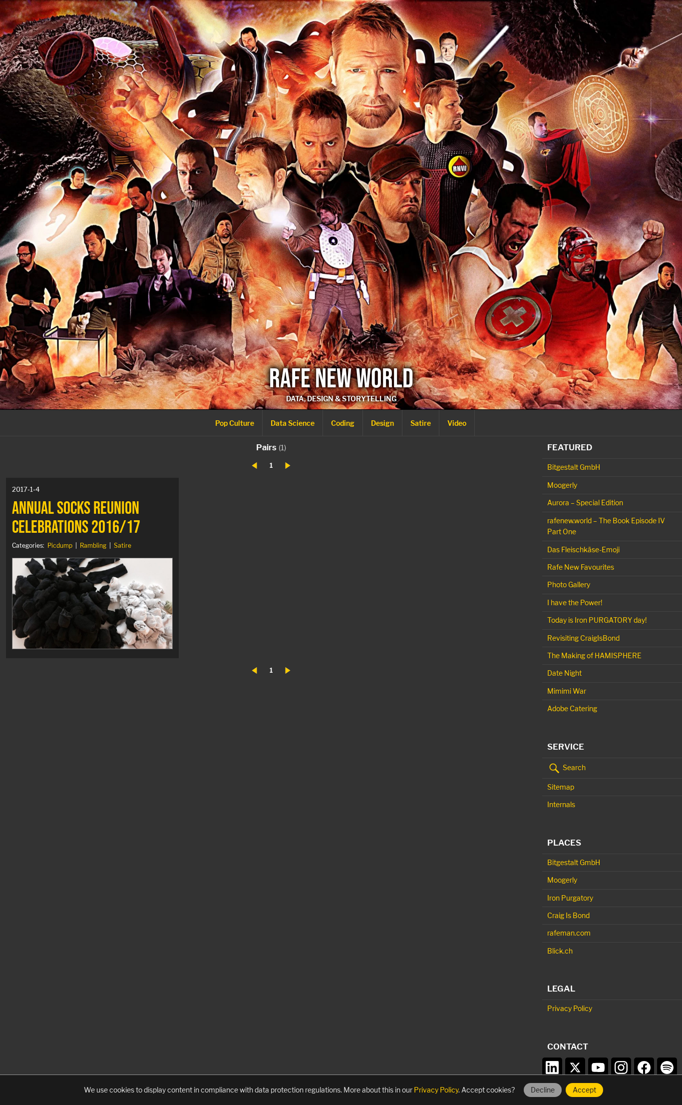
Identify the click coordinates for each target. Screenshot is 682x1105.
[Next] (288, 465)
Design (382, 423)
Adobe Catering (572, 708)
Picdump (59, 545)
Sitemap (560, 787)
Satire (420, 423)
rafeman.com (569, 933)
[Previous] (254, 465)
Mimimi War (566, 691)
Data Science (293, 423)
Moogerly (562, 485)
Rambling (93, 545)
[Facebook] (644, 1068)
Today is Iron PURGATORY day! (597, 620)
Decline (543, 1090)
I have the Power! (574, 602)
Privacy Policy (569, 1008)
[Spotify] (667, 1068)
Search (573, 767)
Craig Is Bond (568, 915)
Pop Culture (234, 423)
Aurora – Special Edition (585, 502)
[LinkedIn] (552, 1068)
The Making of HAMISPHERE (594, 655)
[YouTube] (598, 1068)
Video (456, 423)
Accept (584, 1090)
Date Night (564, 673)
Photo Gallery (568, 584)
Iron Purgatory (570, 898)
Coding (342, 423)
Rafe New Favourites (580, 567)
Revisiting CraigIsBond (583, 638)
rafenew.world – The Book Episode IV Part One (606, 526)
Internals (561, 804)
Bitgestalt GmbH (573, 467)
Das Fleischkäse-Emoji (583, 549)
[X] (575, 1068)
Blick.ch (560, 951)
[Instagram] (621, 1068)
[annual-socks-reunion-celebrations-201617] (92, 603)
